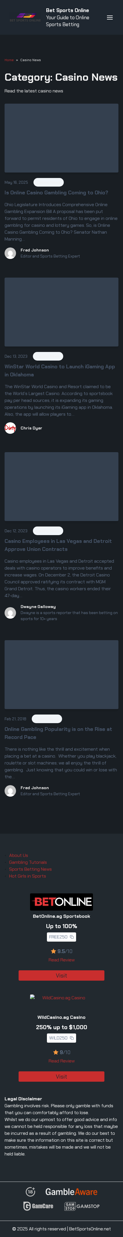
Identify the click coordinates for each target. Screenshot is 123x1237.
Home (9, 60)
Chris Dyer (31, 428)
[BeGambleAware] (71, 1193)
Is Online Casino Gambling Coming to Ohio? (56, 192)
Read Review (62, 960)
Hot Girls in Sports (27, 876)
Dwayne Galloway (38, 606)
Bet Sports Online (67, 10)
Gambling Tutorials (28, 862)
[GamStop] (82, 1208)
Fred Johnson (35, 250)
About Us (18, 855)
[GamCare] (38, 1208)
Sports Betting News (30, 869)
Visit (61, 975)
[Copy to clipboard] (72, 937)
